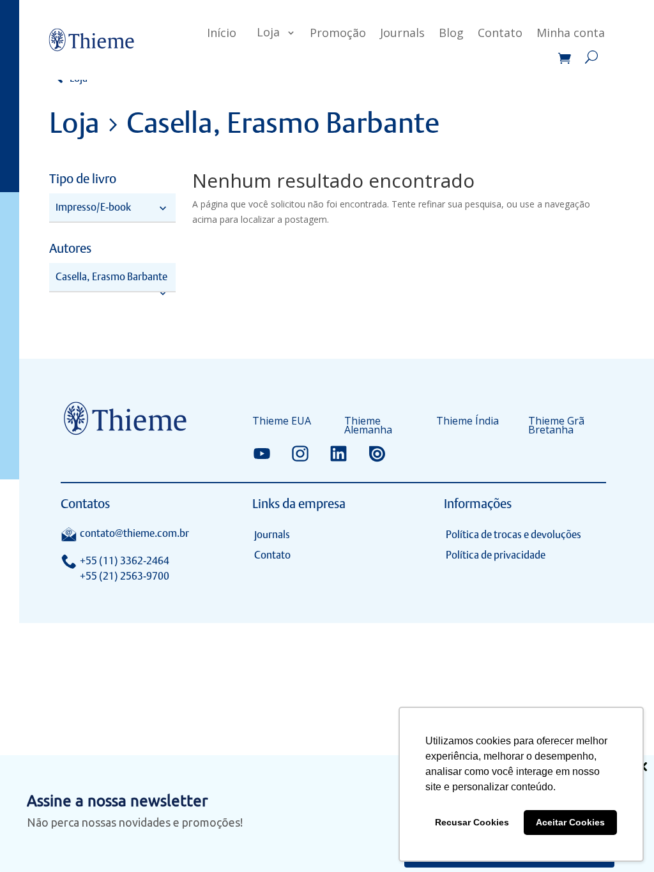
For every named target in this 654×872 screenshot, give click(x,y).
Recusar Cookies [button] (472, 822)
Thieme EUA (281, 422)
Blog (451, 32)
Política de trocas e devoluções (513, 535)
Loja (268, 32)
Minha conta (570, 32)
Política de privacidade (495, 555)
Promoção (338, 32)
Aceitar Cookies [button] (570, 822)
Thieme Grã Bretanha (556, 426)
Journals (402, 32)
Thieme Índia (467, 422)
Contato (500, 32)
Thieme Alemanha (368, 426)
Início (221, 32)
